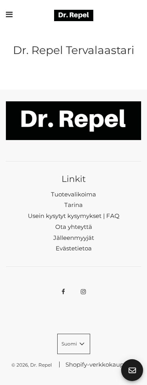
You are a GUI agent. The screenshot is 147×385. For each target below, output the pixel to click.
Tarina (73, 205)
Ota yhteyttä (73, 226)
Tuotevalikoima (73, 194)
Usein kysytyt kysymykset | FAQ (74, 215)
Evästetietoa (74, 248)
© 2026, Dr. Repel (31, 365)
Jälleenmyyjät (73, 237)
